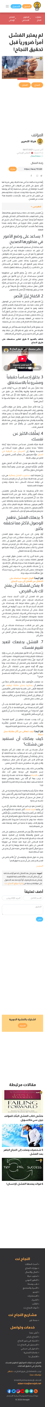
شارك (12, 169)
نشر (40, 919)
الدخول (27, 6)
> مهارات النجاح (32, 1268)
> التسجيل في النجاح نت (28, 1344)
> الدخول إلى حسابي (30, 1348)
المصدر (39, 866)
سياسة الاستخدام (13, 1396)
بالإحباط (34, 775)
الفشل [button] (25, 85)
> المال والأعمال (32, 1272)
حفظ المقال (35, 156)
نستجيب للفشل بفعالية (19, 475)
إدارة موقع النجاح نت (13, 883)
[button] (22, 206)
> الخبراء (35, 1300)
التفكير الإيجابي (23, 152)
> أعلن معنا (34, 1332)
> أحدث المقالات (32, 1264)
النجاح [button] (37, 85)
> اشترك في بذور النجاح (28, 1340)
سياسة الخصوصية (26, 1396)
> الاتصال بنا (33, 1356)
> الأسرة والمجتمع (31, 1288)
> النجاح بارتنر (32, 1336)
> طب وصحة (33, 1284)
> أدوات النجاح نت (31, 1307)
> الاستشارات (33, 1296)
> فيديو (36, 1292)
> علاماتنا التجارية (31, 1352)
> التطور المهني (32, 1280)
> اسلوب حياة (33, 1276)
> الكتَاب (35, 1303)
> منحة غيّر (34, 1320)
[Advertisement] (22, 110)
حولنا (36, 1396)
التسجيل (16, 6)
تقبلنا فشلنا (30, 809)
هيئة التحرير (28, 141)
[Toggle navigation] (7, 6)
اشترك (23, 1025)
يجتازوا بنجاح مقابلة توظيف (19, 685)
